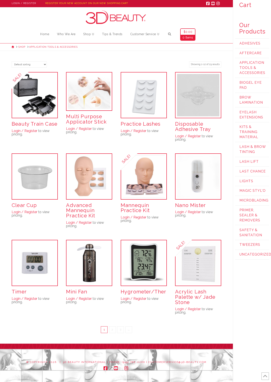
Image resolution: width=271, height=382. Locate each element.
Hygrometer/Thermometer (155, 292)
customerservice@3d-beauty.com (177, 362)
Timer (19, 292)
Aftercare (250, 53)
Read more (34, 278)
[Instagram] (218, 3)
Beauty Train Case (34, 124)
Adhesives (249, 43)
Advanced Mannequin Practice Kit (80, 210)
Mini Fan (76, 292)
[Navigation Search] (169, 34)
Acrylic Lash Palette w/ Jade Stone (195, 297)
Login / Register (24, 3)
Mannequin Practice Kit (135, 208)
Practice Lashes (141, 124)
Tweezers (249, 245)
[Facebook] (208, 3)
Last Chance (252, 171)
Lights (246, 181)
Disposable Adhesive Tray (193, 126)
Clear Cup (24, 205)
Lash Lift (249, 162)
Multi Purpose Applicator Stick (86, 119)
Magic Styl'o (252, 191)
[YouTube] (213, 3)
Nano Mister (190, 205)
